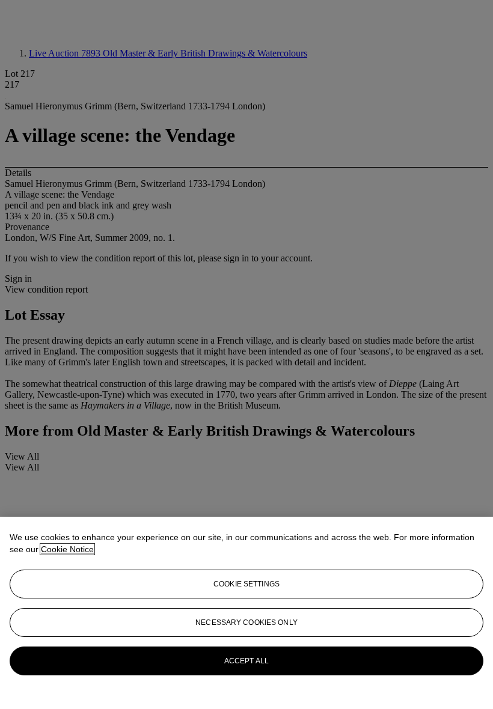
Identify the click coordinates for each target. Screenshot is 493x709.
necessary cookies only (246, 622)
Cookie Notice (67, 549)
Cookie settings (246, 584)
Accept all (246, 661)
